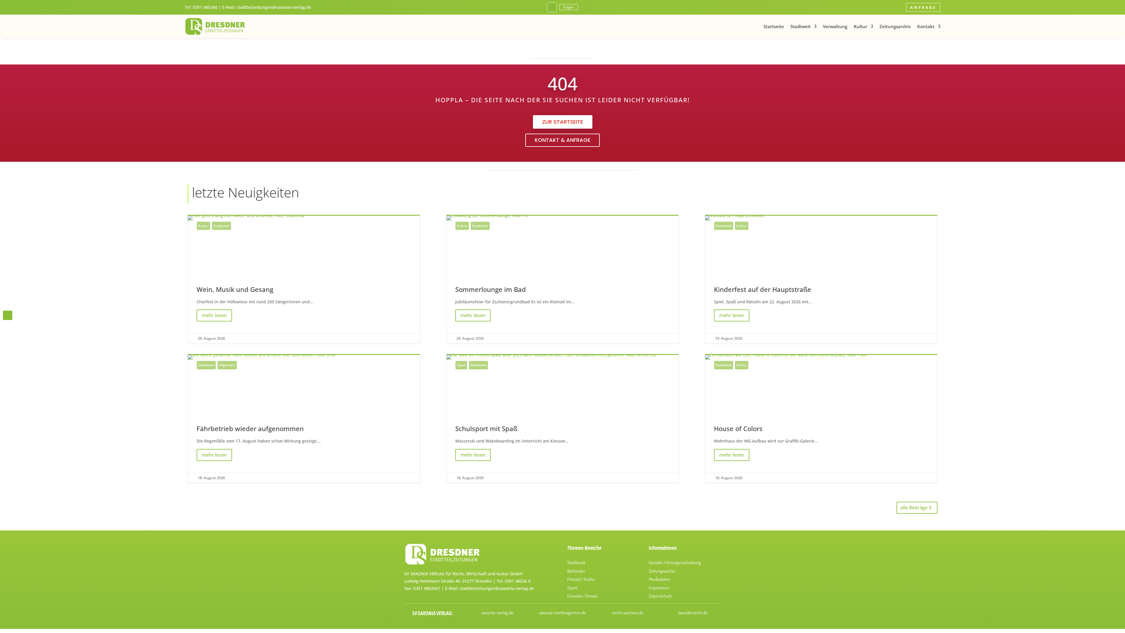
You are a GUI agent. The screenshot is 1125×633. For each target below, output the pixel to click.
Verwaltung (835, 26)
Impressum (659, 588)
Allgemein (227, 365)
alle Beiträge (914, 507)
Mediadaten (659, 579)
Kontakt (926, 26)
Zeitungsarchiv (895, 26)
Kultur (860, 26)
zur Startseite (562, 121)
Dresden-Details (582, 596)
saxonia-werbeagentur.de (562, 612)
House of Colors (821, 419)
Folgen (568, 7)
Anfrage (923, 7)
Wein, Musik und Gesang (304, 279)
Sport (461, 365)
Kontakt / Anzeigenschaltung (675, 562)
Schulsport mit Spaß (562, 419)
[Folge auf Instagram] (552, 7)
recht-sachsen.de (627, 612)
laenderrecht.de (693, 612)
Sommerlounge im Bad (562, 279)
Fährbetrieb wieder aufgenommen (304, 419)
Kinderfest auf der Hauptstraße (821, 279)
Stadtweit (800, 26)
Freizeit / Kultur (581, 579)
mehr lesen (214, 315)
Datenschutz (660, 596)
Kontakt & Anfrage (562, 140)
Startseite (773, 26)
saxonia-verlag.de (497, 612)
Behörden (576, 571)
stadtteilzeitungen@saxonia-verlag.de (274, 7)
